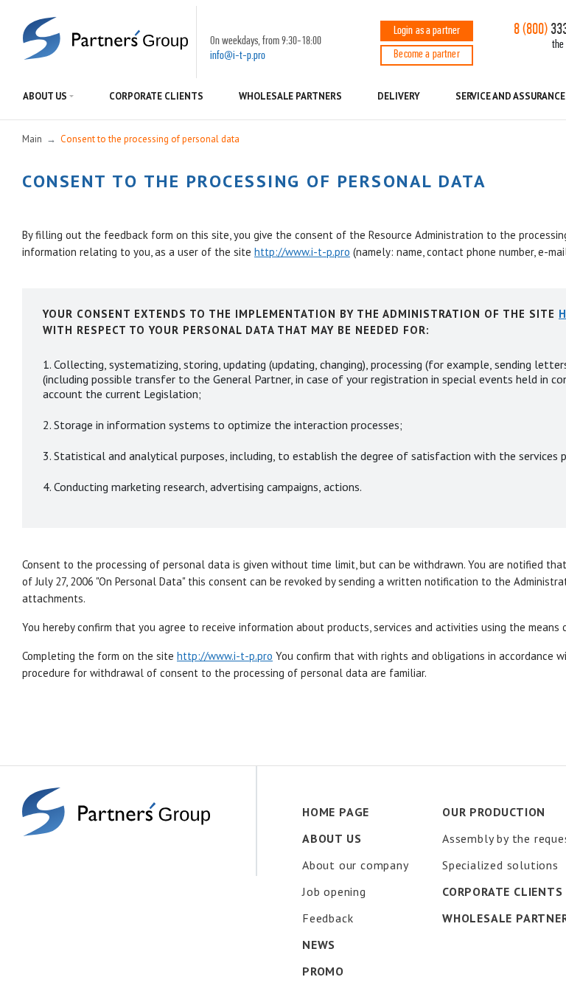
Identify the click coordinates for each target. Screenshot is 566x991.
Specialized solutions (500, 865)
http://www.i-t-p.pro (302, 252)
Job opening (334, 891)
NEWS (318, 944)
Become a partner (427, 54)
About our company (355, 865)
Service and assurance (510, 96)
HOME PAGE (335, 811)
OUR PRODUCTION (493, 811)
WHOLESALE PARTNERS (290, 96)
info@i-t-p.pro (237, 56)
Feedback (327, 918)
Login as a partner (427, 31)
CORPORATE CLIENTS (156, 96)
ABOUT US (44, 96)
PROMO (323, 971)
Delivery (398, 96)
